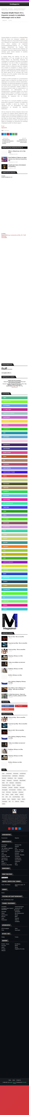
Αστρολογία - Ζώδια (19, 851)
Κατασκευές (6, 444)
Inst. (4, 550)
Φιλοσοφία (3, 846)
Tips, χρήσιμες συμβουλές (7, 848)
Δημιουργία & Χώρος (8, 413)
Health (5, 538)
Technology (6, 589)
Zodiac (5, 609)
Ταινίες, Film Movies (5, 884)
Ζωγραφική (6, 436)
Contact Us (18, 1080)
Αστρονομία (6, 405)
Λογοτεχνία (6, 448)
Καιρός (5, 440)
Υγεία (2, 853)
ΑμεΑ (4, 397)
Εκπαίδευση (6, 429)
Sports (5, 581)
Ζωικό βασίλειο (18, 859)
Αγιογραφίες (4, 237)
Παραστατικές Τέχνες (9, 472)
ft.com (2, 126)
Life (4, 558)
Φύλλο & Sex (4, 851)
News (4, 573)
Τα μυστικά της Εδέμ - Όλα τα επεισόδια (17, 643)
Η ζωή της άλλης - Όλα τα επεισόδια (16, 649)
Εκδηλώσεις (6, 421)
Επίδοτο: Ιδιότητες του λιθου (15, 675)
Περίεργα (5, 480)
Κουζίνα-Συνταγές (5, 849)
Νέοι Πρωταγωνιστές (19, 913)
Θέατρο (16, 914)
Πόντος (16, 947)
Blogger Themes (12, 1082)
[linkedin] (19, 828)
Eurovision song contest (6, 864)
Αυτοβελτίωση (18, 858)
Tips (4, 593)
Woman (5, 605)
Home (10, 1080)
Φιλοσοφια (6, 495)
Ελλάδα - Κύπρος (5, 944)
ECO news (6, 519)
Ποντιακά (5, 487)
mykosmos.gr (14, 387)
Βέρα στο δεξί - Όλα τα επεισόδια (16, 636)
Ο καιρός (3, 948)
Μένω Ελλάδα (7, 452)
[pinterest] (21, 706)
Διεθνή (2, 947)
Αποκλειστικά (7, 401)
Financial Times (24, 37)
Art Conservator (8, 503)
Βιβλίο (16, 916)
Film (4, 530)
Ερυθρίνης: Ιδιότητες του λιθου (15, 668)
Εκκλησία (5, 425)
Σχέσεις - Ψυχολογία (19, 849)
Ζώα (4, 433)
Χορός (2, 918)
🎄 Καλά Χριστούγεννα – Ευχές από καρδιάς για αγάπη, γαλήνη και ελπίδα (17, 695)
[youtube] (7, 709)
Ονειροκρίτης (7, 468)
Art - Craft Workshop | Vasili (7, 899)
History (5, 542)
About (13, 1080)
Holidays (5, 546)
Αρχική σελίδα (4, 8)
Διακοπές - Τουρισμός (19, 854)
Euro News (10, 8)
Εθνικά (16, 945)
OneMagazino (14, 4)
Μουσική (3, 916)
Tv (4, 597)
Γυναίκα (16, 937)
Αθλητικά (3, 950)
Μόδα (4, 456)
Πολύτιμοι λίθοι (18, 844)
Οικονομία (6, 464)
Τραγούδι (17, 918)
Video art (17, 919)
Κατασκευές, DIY (18, 908)
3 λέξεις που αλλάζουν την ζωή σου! (16, 662)
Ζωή (16, 848)
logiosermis (4, 127)
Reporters (6, 577)
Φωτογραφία (6, 499)
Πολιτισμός (6, 483)
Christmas (6, 507)
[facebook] (7, 706)
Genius (5, 534)
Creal (5, 515)
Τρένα (16, 928)
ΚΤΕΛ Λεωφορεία (5, 928)
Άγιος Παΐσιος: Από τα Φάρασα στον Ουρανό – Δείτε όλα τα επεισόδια (17, 688)
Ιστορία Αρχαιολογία (19, 906)
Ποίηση (3, 913)
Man (4, 566)
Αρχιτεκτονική (4, 914)
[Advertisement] (14, 222)
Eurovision (6, 526)
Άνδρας (3, 937)
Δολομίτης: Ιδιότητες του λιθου (15, 655)
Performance (4, 919)
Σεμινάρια (6, 491)
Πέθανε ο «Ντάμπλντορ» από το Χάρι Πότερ (17, 152)
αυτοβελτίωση (7, 409)
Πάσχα (5, 476)
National (5, 570)
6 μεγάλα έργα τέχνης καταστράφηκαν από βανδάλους (17, 165)
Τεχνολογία (17, 856)
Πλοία (2, 930)
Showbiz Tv (4, 863)
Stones (5, 585)
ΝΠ (4, 460)
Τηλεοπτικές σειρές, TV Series (20, 885)
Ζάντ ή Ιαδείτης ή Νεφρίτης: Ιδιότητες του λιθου (17, 682)
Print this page (5, 877)
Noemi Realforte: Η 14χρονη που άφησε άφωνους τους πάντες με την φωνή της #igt (17, 159)
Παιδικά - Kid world (5, 856)
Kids (4, 554)
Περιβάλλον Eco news (19, 948)
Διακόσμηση (6, 417)
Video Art (6, 601)
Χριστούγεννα (4, 858)
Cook (4, 511)
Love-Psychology (8, 562)
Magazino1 (4, 20)
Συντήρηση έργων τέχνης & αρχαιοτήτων (7, 909)
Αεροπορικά (17, 930)
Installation (17, 921)
